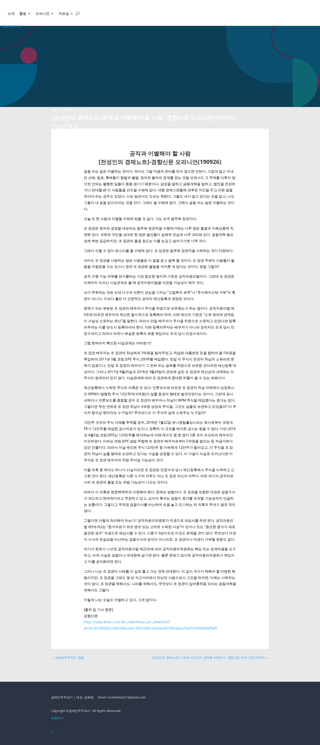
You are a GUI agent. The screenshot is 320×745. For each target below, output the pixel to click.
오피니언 (42, 13)
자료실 (64, 13)
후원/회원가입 (10, 26)
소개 (11, 13)
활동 (22, 13)
